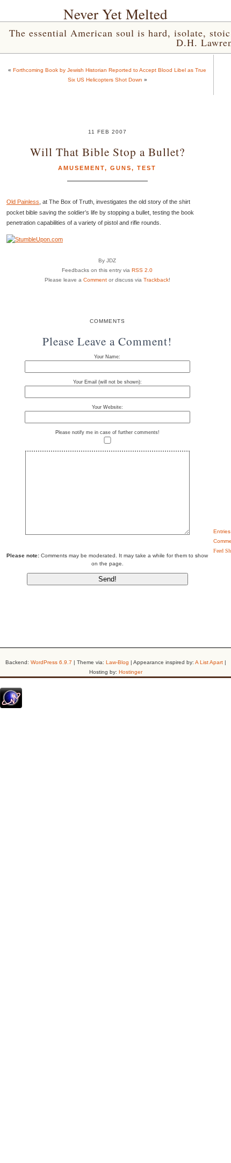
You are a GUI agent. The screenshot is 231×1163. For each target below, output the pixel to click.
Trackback (156, 280)
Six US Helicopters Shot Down (105, 80)
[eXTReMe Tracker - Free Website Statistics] (11, 706)
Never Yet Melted (115, 14)
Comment (95, 280)
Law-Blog (117, 662)
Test (146, 168)
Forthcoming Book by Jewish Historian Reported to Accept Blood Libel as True (109, 70)
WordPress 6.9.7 (51, 662)
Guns (121, 168)
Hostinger (130, 672)
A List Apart (209, 662)
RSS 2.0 (142, 270)
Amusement (81, 168)
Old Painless (22, 201)
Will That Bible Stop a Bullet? (107, 151)
